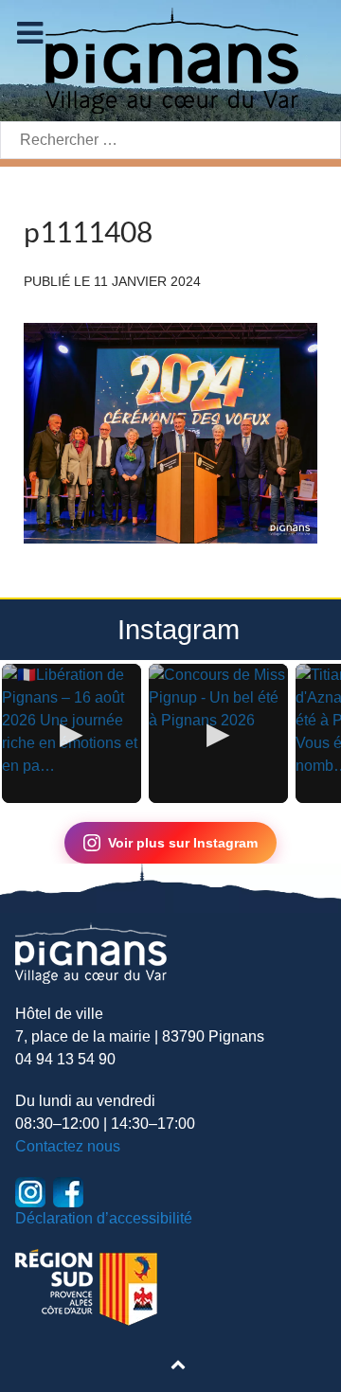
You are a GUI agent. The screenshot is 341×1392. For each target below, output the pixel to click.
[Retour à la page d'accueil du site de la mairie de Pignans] (170, 59)
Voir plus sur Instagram (183, 842)
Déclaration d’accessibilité (103, 1218)
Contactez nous (67, 1146)
